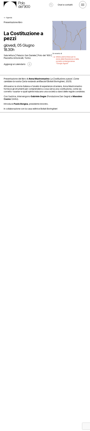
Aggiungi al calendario (14, 64)
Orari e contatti (65, 4)
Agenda (9, 18)
